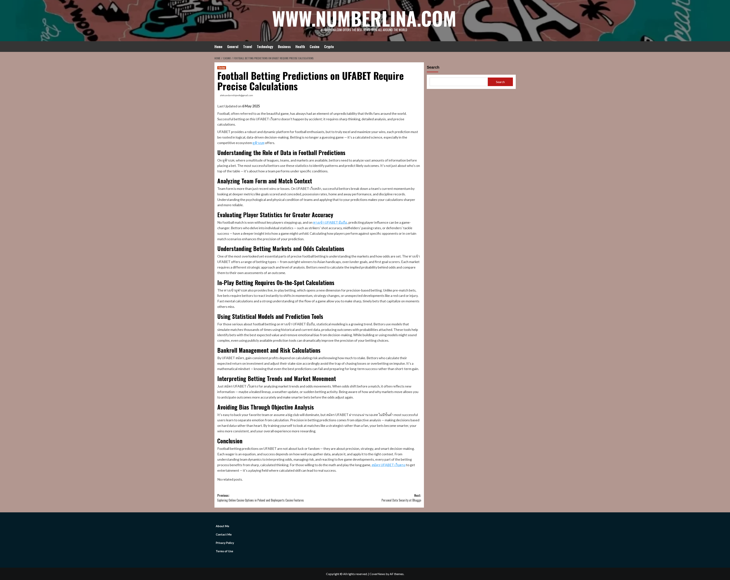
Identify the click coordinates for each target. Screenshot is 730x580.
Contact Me (224, 534)
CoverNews (377, 574)
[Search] (513, 46)
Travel (247, 46)
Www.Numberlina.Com (364, 18)
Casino (314, 46)
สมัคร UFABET (383, 465)
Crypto (329, 46)
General (232, 46)
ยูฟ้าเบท (258, 143)
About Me (222, 526)
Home (218, 46)
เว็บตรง (399, 465)
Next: (401, 498)
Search (433, 67)
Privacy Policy (225, 542)
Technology (265, 46)
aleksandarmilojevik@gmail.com (236, 95)
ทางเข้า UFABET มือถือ (330, 222)
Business (284, 46)
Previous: (260, 498)
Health (300, 46)
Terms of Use (224, 551)
